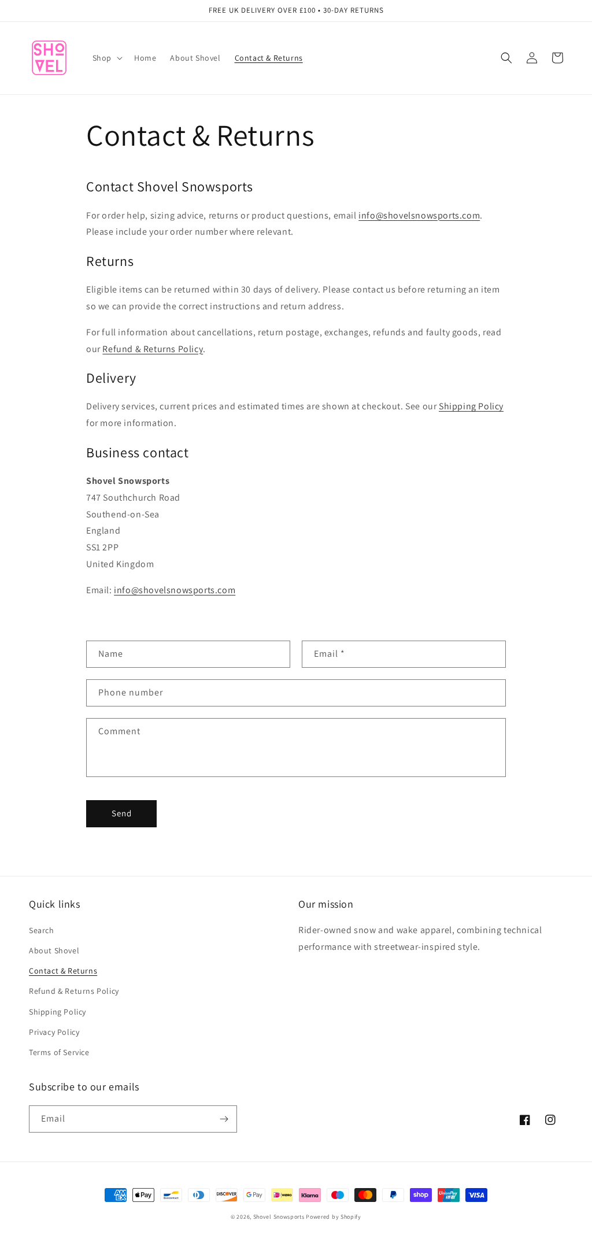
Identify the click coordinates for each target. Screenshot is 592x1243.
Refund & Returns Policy (152, 349)
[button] (106, 58)
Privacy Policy (54, 1032)
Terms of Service (59, 1052)
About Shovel (54, 950)
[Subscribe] (223, 1119)
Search (41, 930)
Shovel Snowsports (279, 1216)
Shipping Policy (471, 406)
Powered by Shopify (333, 1216)
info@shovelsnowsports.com (419, 215)
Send (122, 813)
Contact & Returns (63, 970)
